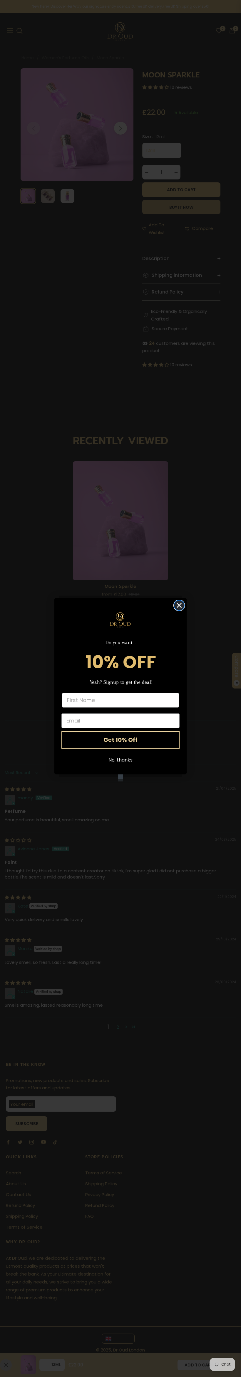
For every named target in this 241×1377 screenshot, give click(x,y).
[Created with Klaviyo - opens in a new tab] (120, 776)
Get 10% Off (120, 740)
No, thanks (120, 760)
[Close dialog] (179, 605)
